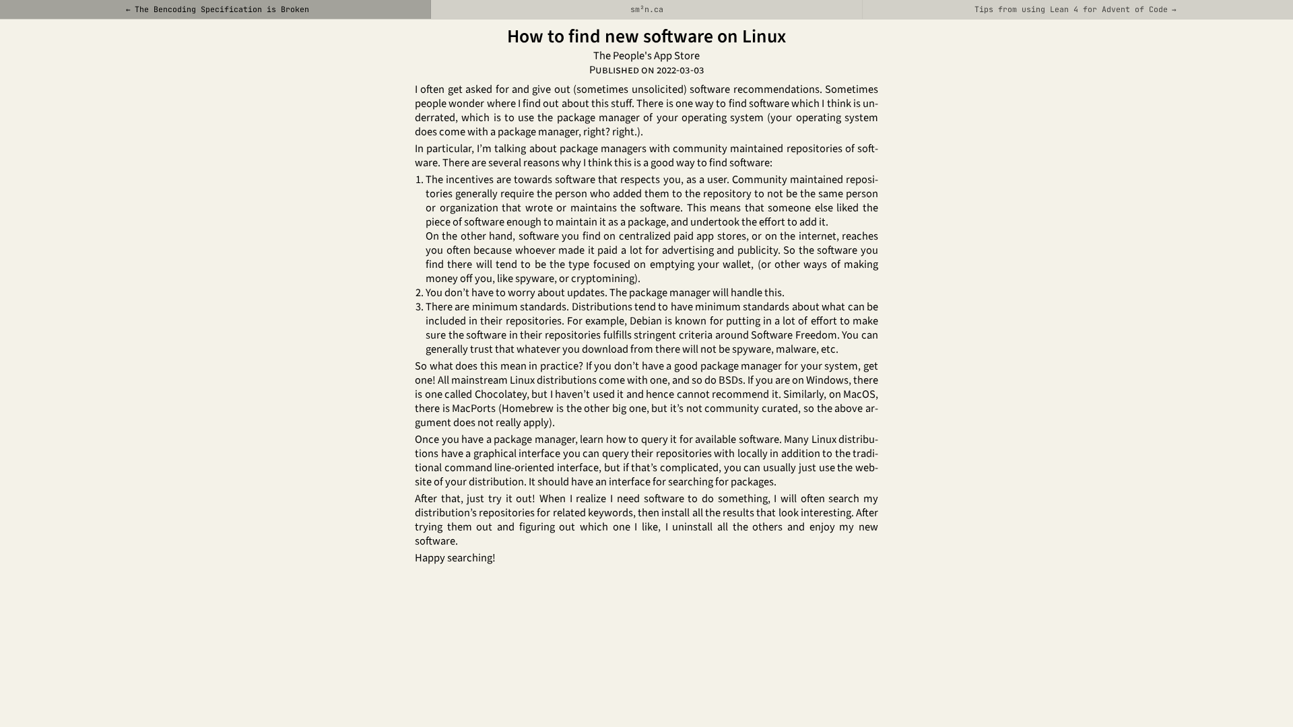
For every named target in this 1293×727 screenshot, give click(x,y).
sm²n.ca (646, 9)
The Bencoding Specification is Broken (222, 9)
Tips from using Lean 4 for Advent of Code (1071, 9)
